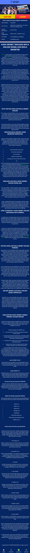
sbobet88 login (24, 164)
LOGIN (22, 16)
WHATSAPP (18, 552)
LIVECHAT (26, 552)
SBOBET (4, 54)
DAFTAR (7, 16)
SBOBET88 (9, 57)
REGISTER (11, 552)
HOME (3, 552)
